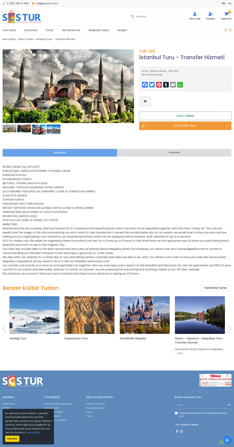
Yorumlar (174, 152)
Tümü (89, 416)
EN (230, 3)
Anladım (12, 438)
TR (223, 3)
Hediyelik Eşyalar (95, 407)
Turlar (49, 30)
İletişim (122, 30)
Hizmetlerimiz (71, 30)
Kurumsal (30, 30)
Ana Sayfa (9, 30)
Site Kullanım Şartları (55, 420)
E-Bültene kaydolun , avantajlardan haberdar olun (203, 415)
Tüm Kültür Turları (215, 288)
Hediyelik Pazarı (98, 30)
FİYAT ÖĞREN (185, 116)
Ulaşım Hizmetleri (95, 403)
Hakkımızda (9, 403)
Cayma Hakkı (51, 407)
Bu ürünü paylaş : (152, 74)
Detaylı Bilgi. (33, 432)
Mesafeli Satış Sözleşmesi (58, 403)
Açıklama (60, 152)
